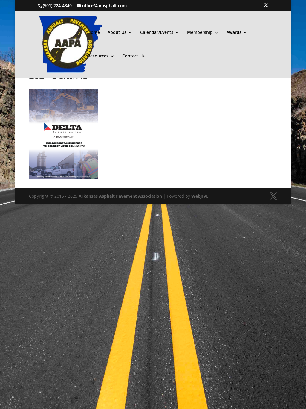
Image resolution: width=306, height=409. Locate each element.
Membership (200, 32)
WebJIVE (200, 196)
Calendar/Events (156, 32)
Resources (98, 56)
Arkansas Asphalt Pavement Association (120, 196)
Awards (234, 32)
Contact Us (133, 56)
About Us (117, 32)
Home (94, 32)
